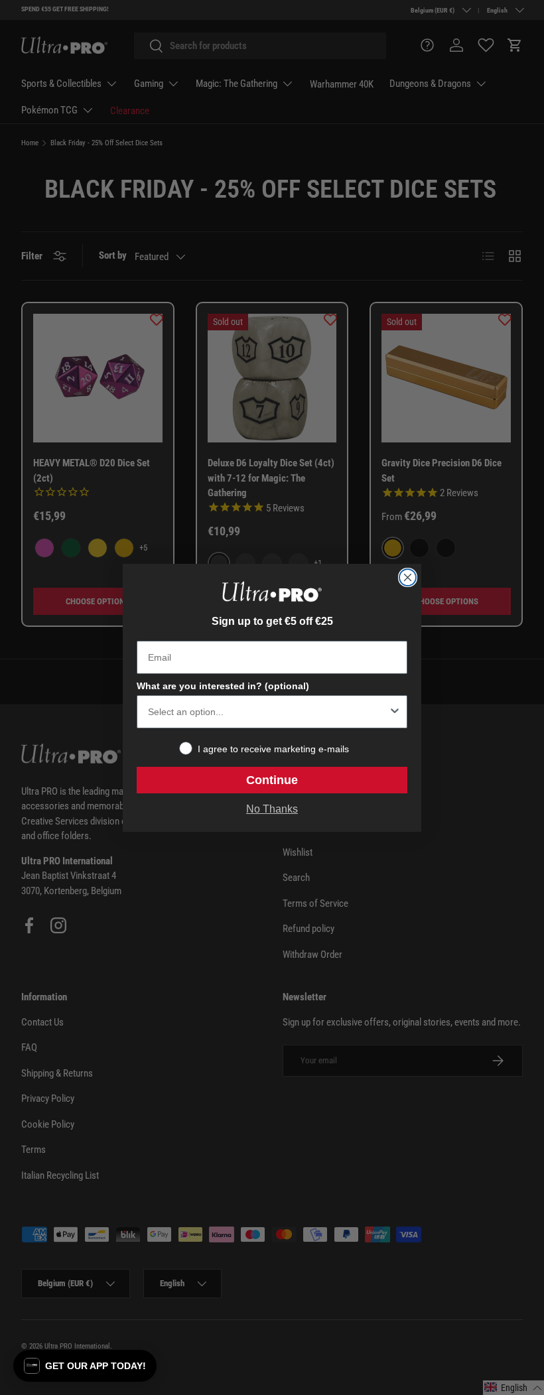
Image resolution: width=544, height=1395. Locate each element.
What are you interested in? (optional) (223, 686)
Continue (272, 780)
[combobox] (268, 712)
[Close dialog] (407, 577)
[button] (85, 1366)
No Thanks (272, 809)
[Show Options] (394, 712)
